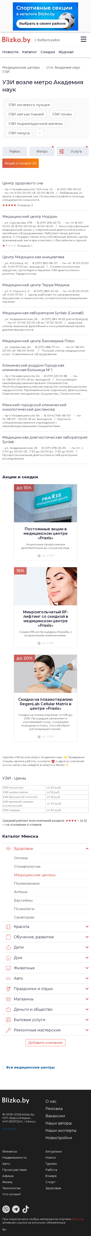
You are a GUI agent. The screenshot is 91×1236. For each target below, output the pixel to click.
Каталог (29, 52)
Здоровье (53, 1188)
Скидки (48, 52)
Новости (10, 52)
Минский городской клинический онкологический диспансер (34, 407)
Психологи (24, 909)
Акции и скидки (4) (20, 163)
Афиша (8, 1176)
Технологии (11, 1188)
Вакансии (55, 1116)
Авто (6, 1163)
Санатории (24, 917)
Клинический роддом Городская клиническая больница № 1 (33, 367)
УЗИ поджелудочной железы (35, 123)
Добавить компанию (45, 1043)
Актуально (54, 1151)
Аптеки (20, 892)
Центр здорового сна (22, 183)
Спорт (51, 1182)
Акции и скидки (20, 477)
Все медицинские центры (30, 1067)
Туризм (51, 1163)
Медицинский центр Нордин (29, 216)
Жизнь (7, 1182)
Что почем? (11, 1194)
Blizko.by (78, 1219)
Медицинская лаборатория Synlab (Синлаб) (43, 313)
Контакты (9, 1128)
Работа (51, 1170)
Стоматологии (27, 866)
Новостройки (59, 1138)
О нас (51, 1101)
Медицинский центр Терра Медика (35, 285)
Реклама (54, 1108)
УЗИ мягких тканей (26, 114)
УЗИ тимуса (19, 133)
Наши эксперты (61, 1130)
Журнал (66, 52)
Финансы (9, 1151)
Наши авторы (59, 1123)
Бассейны (23, 900)
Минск (51, 1157)
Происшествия (14, 1170)
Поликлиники (26, 883)
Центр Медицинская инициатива (33, 257)
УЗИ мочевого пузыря (29, 105)
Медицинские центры (21, 67)
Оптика (21, 858)
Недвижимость (14, 1157)
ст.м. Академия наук (63, 67)
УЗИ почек (62, 114)
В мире (51, 1176)
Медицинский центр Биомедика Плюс (38, 341)
